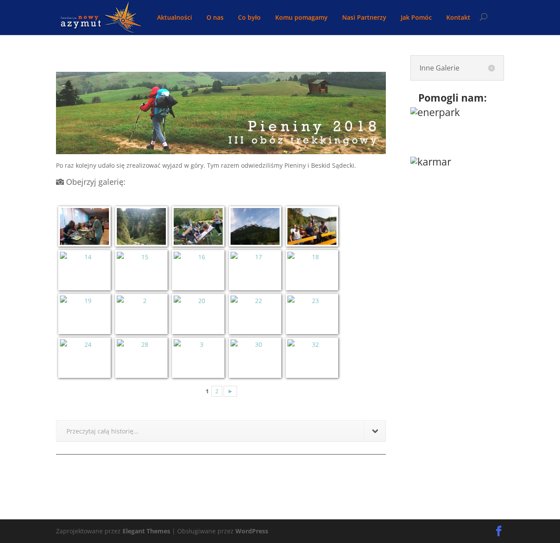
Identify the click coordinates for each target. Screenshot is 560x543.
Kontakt (458, 17)
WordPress (251, 531)
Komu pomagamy (301, 17)
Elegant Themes (146, 531)
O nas (215, 17)
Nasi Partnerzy (364, 17)
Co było (249, 17)
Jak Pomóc (416, 17)
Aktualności (174, 17)
